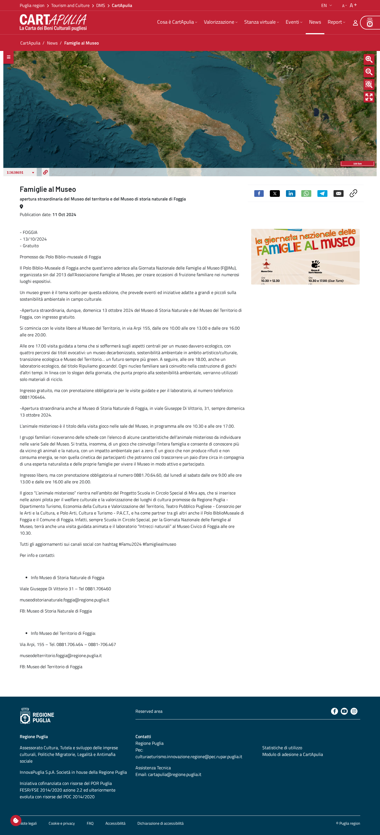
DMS (100, 5)
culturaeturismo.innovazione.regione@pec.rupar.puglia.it (188, 756)
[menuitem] (177, 22)
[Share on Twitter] (275, 193)
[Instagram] (354, 711)
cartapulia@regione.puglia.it (174, 774)
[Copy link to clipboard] (353, 192)
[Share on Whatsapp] (306, 193)
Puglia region (32, 5)
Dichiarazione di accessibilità (160, 823)
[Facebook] (334, 711)
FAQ (90, 823)
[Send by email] (339, 193)
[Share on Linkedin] (290, 193)
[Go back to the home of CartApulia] (54, 22)
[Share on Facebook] (259, 193)
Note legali (28, 823)
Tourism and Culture (70, 5)
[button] (327, 5)
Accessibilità (115, 823)
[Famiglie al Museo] (305, 257)
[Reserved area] (355, 22)
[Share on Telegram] (322, 193)
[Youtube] (344, 711)
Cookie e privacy (62, 823)
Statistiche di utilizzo (282, 747)
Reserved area (148, 711)
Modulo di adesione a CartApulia (292, 754)
